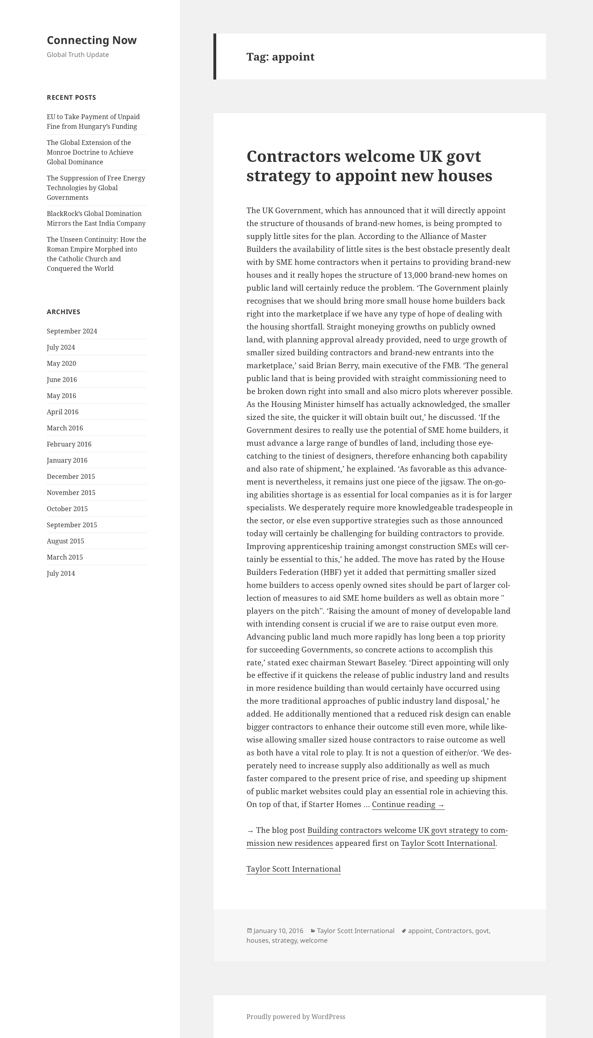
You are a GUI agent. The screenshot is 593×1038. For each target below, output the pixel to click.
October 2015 (67, 508)
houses (257, 940)
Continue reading (408, 804)
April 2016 (63, 411)
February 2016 (69, 444)
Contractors (453, 930)
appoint (420, 930)
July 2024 (61, 347)
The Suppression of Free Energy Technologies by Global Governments (96, 188)
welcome (314, 940)
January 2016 (67, 460)
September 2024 (72, 331)
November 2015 (71, 492)
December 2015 (71, 476)
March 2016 (65, 428)
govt (482, 930)
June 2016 (62, 379)
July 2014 (61, 573)
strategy (284, 940)
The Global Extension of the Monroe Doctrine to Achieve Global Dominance (90, 152)
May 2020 (61, 363)
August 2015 (65, 541)
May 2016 (61, 395)
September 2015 (72, 524)
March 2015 (65, 557)
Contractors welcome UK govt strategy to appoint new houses (369, 165)
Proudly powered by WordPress (295, 1016)
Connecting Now (92, 39)
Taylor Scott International (448, 843)
